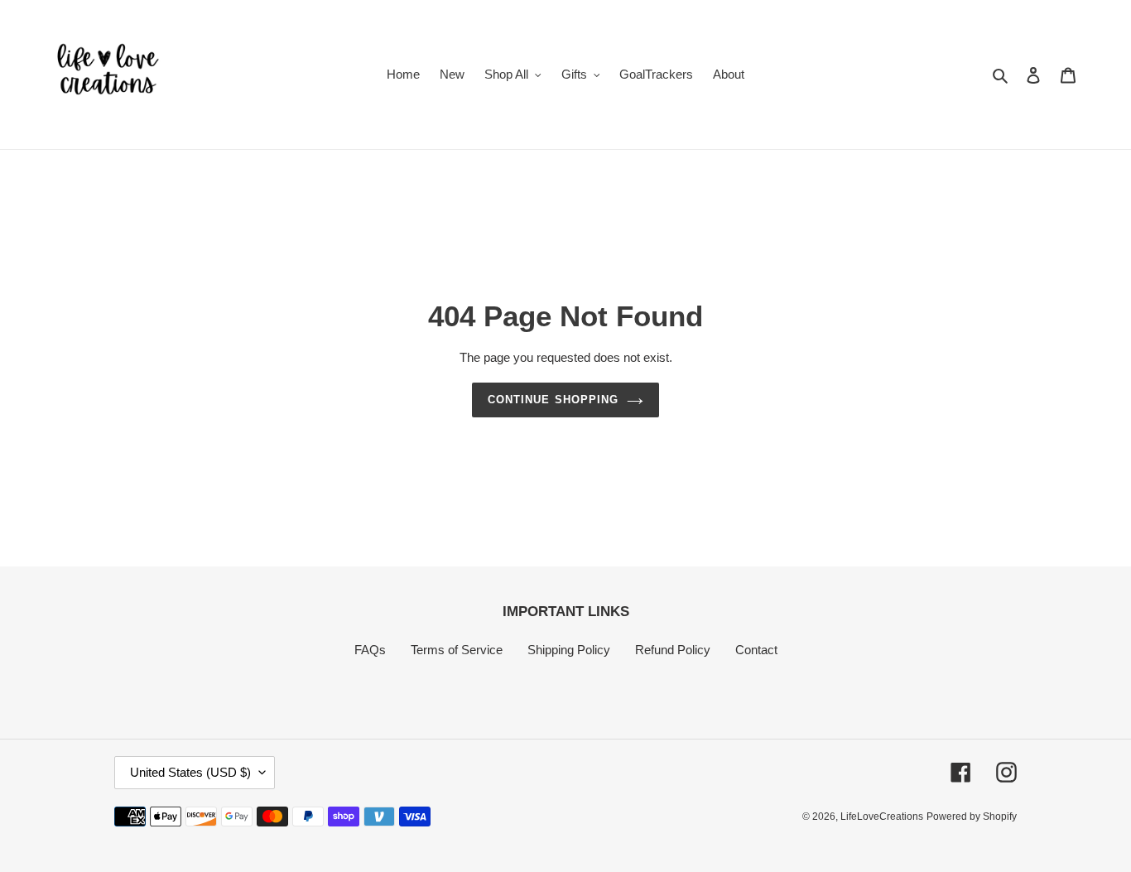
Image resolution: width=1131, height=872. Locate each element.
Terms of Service (457, 650)
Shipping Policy (568, 650)
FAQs (370, 650)
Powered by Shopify (971, 816)
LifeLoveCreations (881, 816)
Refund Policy (672, 650)
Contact (756, 650)
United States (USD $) (190, 772)
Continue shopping (553, 399)
